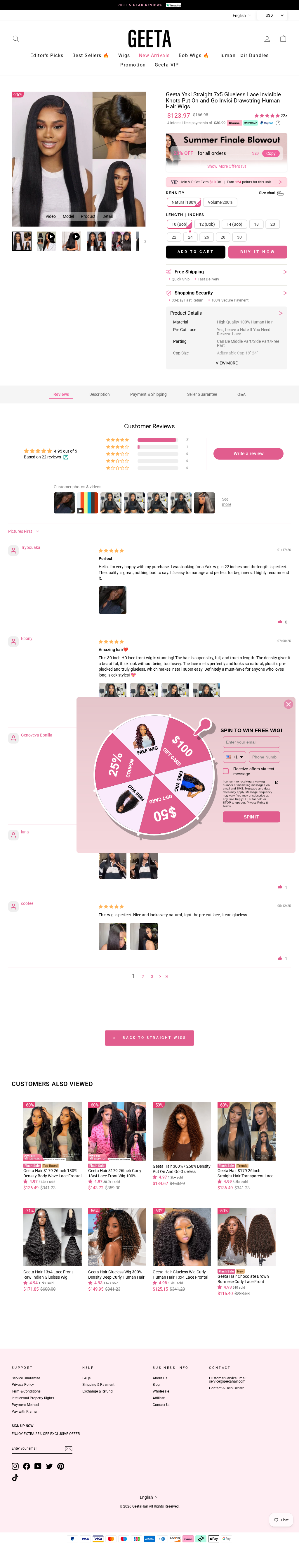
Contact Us (161, 1405)
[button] (268, 115)
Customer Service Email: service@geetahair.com (228, 1380)
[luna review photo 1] (113, 865)
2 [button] (143, 976)
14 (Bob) (234, 224)
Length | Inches (185, 215)
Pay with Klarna (24, 1411)
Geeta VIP (167, 65)
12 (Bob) (207, 224)
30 (239, 237)
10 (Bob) (179, 224)
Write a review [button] (249, 453)
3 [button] (152, 976)
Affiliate (159, 1398)
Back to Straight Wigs (153, 1038)
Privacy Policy (23, 1385)
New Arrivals (154, 55)
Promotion (133, 65)
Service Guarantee (26, 1378)
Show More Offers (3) (226, 166)
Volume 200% (220, 202)
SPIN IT (251, 816)
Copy (271, 153)
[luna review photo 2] (144, 865)
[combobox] (234, 757)
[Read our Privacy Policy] (276, 782)
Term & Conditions (26, 1391)
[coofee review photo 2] (144, 936)
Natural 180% (184, 202)
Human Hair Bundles (243, 55)
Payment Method (25, 1405)
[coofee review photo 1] (113, 936)
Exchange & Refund (97, 1391)
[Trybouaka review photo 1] (113, 600)
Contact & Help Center (226, 1388)
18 (256, 224)
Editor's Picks (47, 55)
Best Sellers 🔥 (90, 55)
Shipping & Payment (98, 1385)
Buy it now (257, 251)
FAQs (86, 1378)
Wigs (124, 55)
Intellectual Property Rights (33, 1398)
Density (221, 193)
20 (272, 224)
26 (206, 237)
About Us (160, 1378)
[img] (111, 550)
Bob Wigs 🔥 (194, 55)
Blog (156, 1385)
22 (174, 237)
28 (223, 237)
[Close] (288, 704)
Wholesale (161, 1391)
